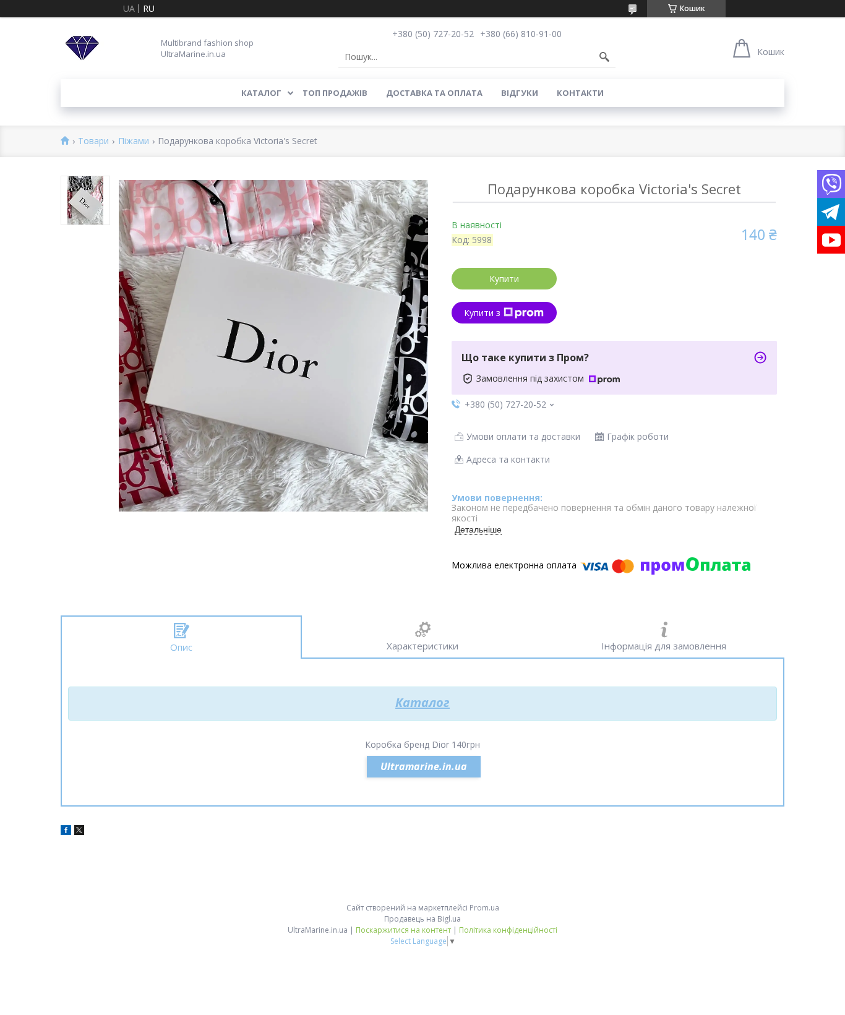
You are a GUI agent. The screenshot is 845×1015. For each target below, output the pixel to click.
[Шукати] (604, 56)
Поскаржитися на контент (403, 930)
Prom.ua (484, 907)
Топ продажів (334, 92)
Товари (93, 141)
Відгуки (519, 92)
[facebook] (66, 831)
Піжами (133, 141)
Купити (504, 279)
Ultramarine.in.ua (423, 766)
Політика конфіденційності (508, 930)
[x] (79, 831)
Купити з (482, 313)
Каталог (261, 92)
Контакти (580, 92)
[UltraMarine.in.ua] (82, 48)
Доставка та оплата (434, 92)
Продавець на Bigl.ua (422, 919)
